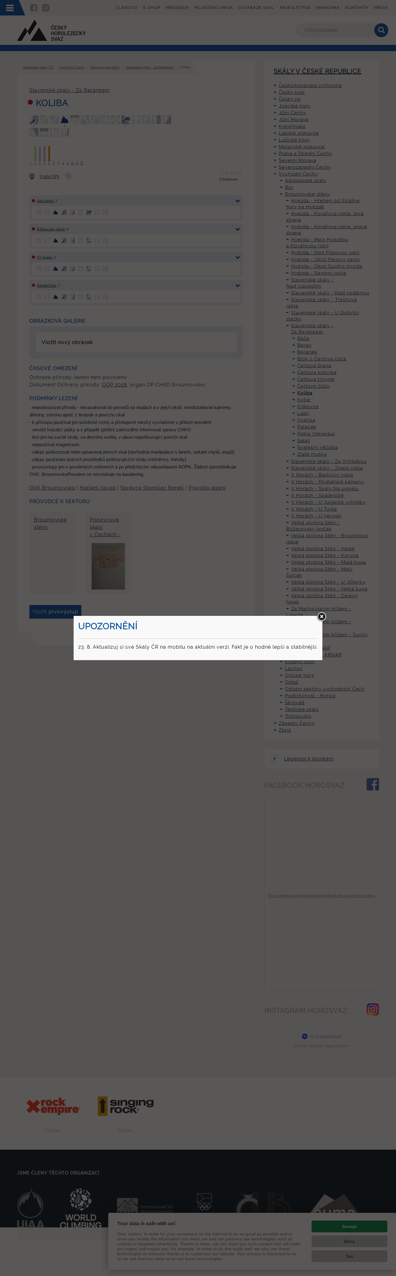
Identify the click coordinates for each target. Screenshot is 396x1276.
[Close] (321, 616)
